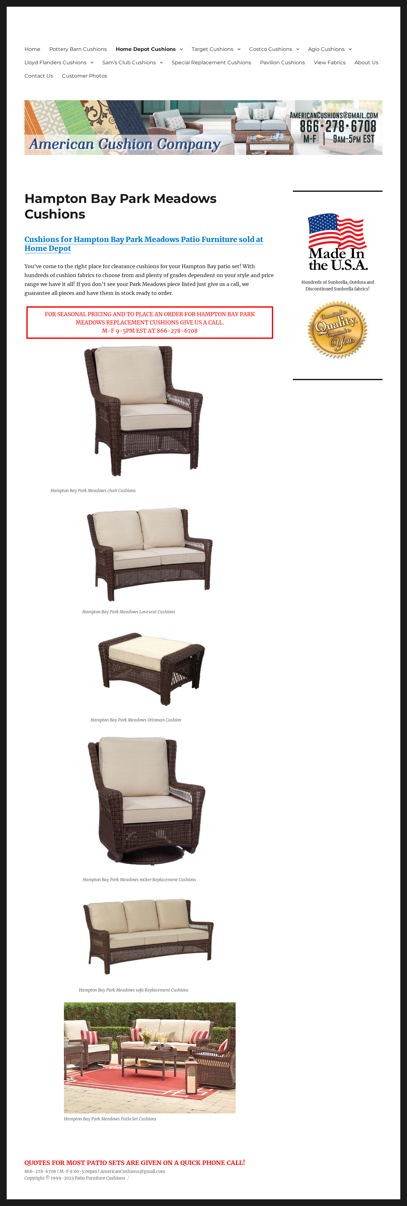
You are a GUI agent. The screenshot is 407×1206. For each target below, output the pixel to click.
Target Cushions (212, 49)
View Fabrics (330, 62)
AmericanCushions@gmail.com (132, 1171)
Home (32, 49)
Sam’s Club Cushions (129, 62)
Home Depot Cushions (146, 49)
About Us (366, 62)
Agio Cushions (326, 49)
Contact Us (38, 76)
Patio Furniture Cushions (100, 1178)
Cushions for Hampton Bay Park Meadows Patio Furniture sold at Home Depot (143, 244)
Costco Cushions (270, 49)
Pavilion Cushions (282, 62)
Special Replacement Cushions (211, 62)
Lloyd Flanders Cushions (55, 62)
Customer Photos (84, 76)
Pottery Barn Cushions (78, 49)
